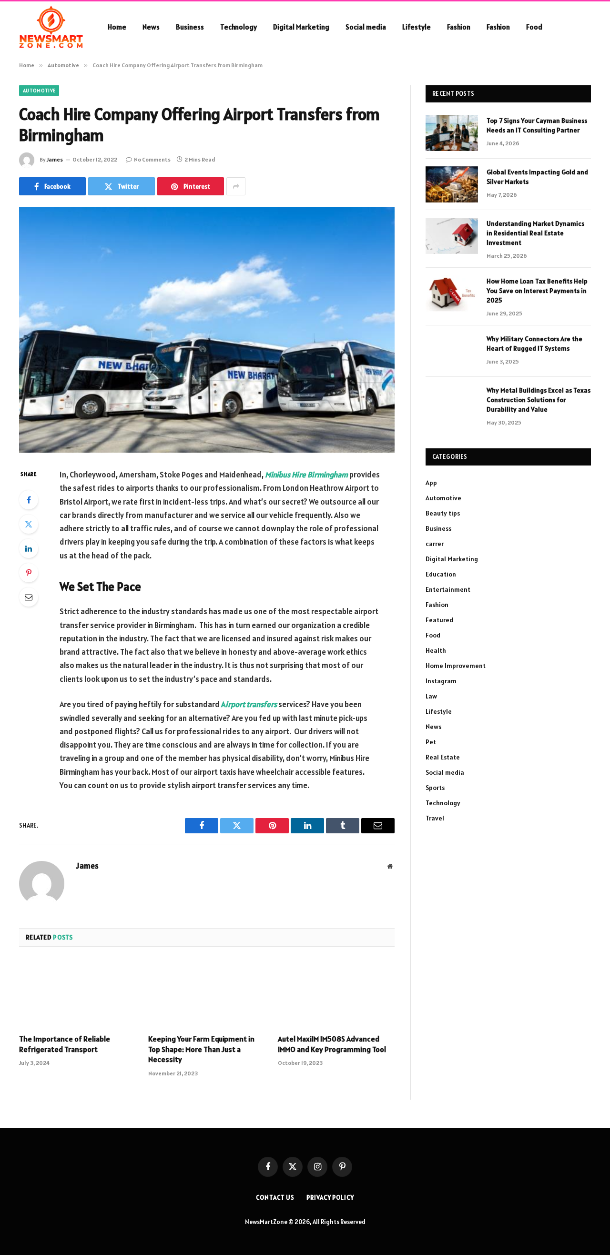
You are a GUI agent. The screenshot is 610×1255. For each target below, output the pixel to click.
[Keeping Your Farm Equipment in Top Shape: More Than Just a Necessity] (206, 993)
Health (436, 650)
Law (431, 696)
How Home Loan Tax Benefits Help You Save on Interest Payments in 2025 (537, 290)
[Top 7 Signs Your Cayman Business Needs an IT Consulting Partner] (452, 133)
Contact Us (275, 1198)
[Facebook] (28, 499)
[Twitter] (28, 524)
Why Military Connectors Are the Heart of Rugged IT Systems (534, 343)
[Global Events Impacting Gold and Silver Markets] (452, 184)
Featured (439, 620)
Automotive (39, 90)
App (431, 482)
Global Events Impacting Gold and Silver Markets (537, 177)
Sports (435, 787)
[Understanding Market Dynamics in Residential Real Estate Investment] (452, 236)
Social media (366, 26)
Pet (431, 742)
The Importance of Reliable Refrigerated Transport (64, 1044)
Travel (435, 818)
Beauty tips (443, 513)
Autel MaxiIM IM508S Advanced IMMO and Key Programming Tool (332, 1044)
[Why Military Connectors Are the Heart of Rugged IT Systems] (452, 351)
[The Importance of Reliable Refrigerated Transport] (77, 993)
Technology (238, 26)
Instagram (441, 681)
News (151, 26)
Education (441, 574)
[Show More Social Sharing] (235, 186)
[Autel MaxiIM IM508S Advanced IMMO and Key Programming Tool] (336, 993)
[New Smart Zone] (51, 27)
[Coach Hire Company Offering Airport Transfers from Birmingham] (207, 330)
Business (190, 26)
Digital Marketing (301, 26)
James (55, 159)
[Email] (28, 597)
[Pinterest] (28, 572)
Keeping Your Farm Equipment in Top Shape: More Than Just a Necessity (201, 1049)
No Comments (152, 159)
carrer (435, 543)
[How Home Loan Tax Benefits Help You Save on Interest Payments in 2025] (452, 293)
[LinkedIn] (28, 548)
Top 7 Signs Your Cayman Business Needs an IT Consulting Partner (537, 125)
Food (534, 26)
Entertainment (448, 589)
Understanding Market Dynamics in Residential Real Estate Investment (535, 233)
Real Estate (443, 757)
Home (117, 26)
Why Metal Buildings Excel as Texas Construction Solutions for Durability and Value (538, 400)
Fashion (458, 26)
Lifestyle (416, 26)
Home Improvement (456, 665)
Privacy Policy (330, 1198)
